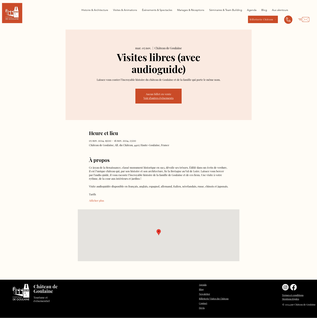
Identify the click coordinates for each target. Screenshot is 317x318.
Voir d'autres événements (158, 98)
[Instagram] (285, 287)
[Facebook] (293, 287)
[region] (288, 20)
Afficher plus (96, 200)
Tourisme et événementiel (42, 299)
